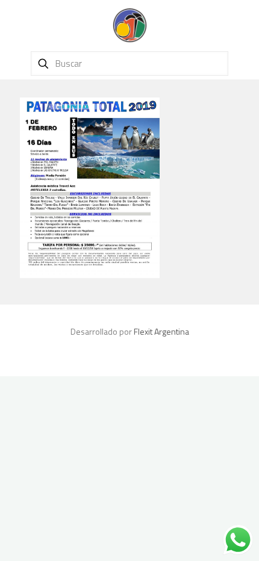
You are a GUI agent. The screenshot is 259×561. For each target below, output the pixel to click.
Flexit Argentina (161, 331)
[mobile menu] (242, 24)
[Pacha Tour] (129, 24)
